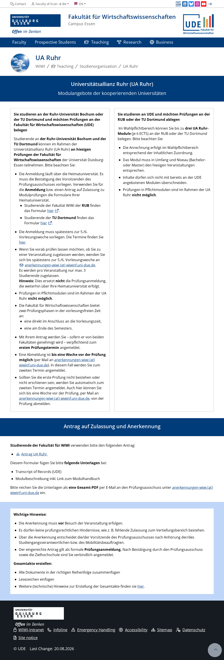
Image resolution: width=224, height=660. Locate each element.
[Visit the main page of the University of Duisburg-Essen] (35, 24)
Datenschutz (193, 629)
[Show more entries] (210, 4)
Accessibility (136, 629)
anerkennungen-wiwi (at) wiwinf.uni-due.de (60, 265)
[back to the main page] (198, 24)
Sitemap (164, 629)
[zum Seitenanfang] (215, 650)
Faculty (19, 42)
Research (132, 42)
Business (164, 42)
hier (50, 210)
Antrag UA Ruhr (34, 454)
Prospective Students (55, 42)
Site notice (28, 637)
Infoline (60, 629)
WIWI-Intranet (31, 629)
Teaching (100, 42)
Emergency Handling (96, 629)
